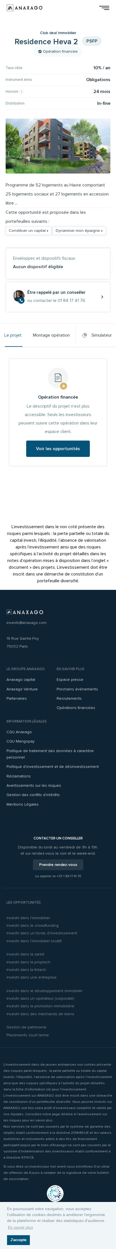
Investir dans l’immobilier (28, 917)
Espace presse (70, 679)
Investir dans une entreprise (31, 977)
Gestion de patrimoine (26, 1027)
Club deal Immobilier (58, 32)
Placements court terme (27, 1035)
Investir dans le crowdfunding (32, 925)
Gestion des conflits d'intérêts (33, 794)
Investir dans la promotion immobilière (40, 1006)
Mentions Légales (22, 804)
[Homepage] (24, 8)
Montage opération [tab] (51, 335)
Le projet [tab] (13, 335)
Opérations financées (76, 707)
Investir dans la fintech (26, 969)
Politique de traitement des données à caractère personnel (50, 754)
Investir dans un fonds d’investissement (41, 933)
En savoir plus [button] (20, 1227)
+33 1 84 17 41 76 (69, 876)
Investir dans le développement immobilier (44, 990)
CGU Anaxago (19, 732)
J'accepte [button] (18, 1240)
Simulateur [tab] (100, 335)
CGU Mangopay (20, 741)
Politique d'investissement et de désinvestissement (52, 766)
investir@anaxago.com (26, 622)
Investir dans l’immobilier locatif (34, 941)
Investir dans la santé (25, 954)
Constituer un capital (28, 230)
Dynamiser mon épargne (78, 230)
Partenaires (16, 698)
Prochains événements (77, 689)
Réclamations (18, 776)
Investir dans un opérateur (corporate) (40, 998)
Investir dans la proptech (28, 962)
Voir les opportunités (58, 449)
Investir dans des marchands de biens (40, 1014)
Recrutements (69, 698)
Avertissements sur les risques (33, 785)
